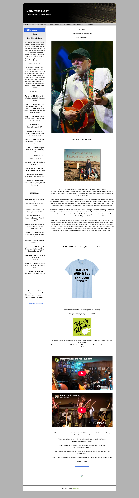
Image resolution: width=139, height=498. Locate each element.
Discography (89, 24)
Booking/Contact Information (45, 24)
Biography (33, 24)
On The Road (67, 24)
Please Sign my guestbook (35, 303)
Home (26, 24)
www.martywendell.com (82, 466)
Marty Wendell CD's (78, 24)
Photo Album (58, 24)
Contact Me (75, 488)
